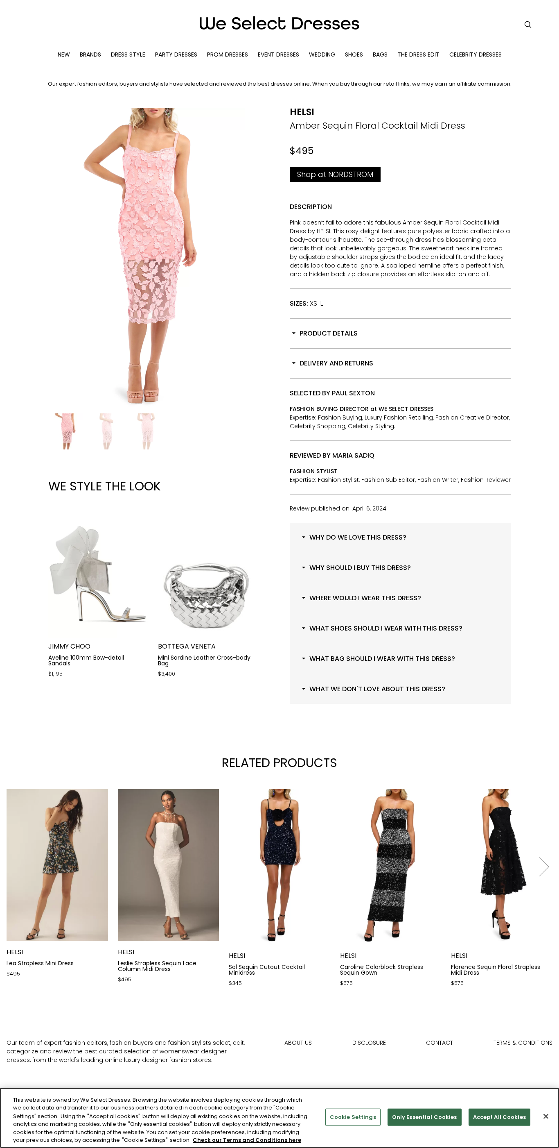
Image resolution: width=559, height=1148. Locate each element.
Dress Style (128, 54)
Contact (439, 1043)
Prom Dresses (227, 54)
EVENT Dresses (278, 54)
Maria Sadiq (353, 455)
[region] (279, 1118)
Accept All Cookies (499, 1117)
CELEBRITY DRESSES (475, 54)
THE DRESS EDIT (418, 54)
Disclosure (369, 1043)
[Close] (546, 1116)
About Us (298, 1043)
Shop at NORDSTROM (335, 174)
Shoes (354, 54)
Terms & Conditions (523, 1043)
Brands (90, 54)
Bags (380, 54)
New (64, 54)
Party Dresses (176, 54)
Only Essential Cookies (424, 1117)
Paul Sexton (353, 393)
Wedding (322, 54)
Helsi (302, 112)
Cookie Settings (353, 1117)
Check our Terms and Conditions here (247, 1139)
